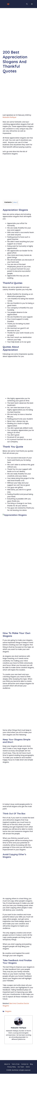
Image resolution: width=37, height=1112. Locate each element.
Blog (31, 1064)
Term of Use (15, 1064)
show (15, 202)
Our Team (21, 1067)
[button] (26, 4)
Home (28, 1067)
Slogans (8, 1011)
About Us (7, 1064)
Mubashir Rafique (9, 117)
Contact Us (24, 1064)
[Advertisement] (18, 30)
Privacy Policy (11, 1067)
